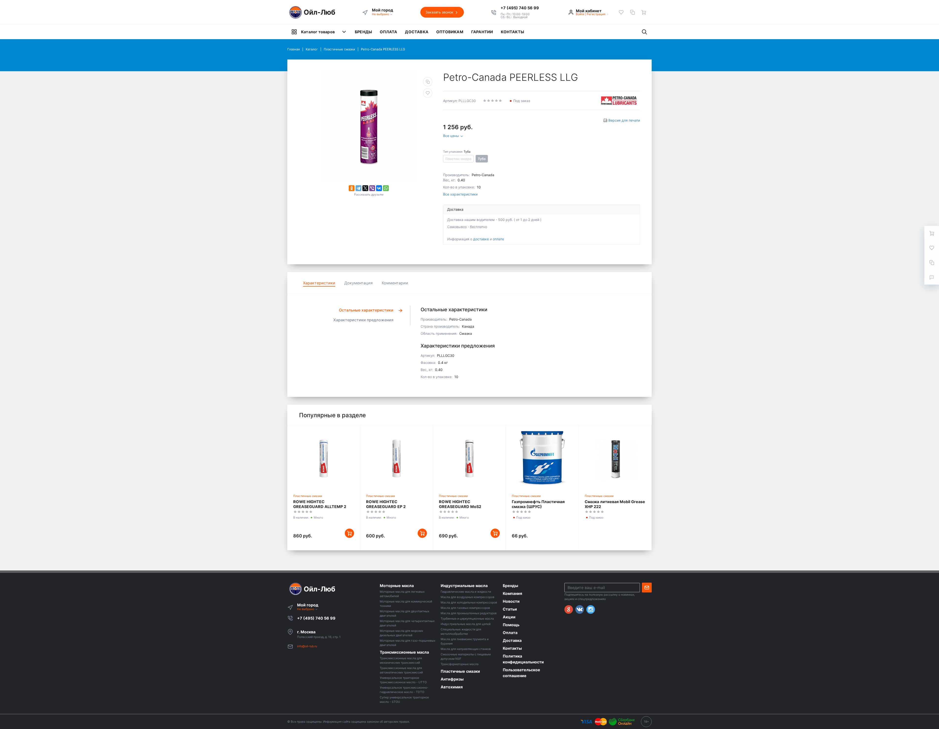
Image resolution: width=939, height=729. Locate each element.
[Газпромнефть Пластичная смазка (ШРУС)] (542, 458)
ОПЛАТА (388, 31)
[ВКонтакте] (379, 188)
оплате (498, 239)
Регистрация (596, 14)
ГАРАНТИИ (482, 31)
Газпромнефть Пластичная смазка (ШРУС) (538, 504)
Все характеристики (460, 194)
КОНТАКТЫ (512, 31)
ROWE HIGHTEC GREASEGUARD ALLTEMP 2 (319, 504)
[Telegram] (358, 188)
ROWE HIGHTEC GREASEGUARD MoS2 (460, 504)
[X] (365, 188)
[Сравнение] (632, 12)
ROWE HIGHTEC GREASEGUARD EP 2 (386, 504)
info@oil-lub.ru (307, 646)
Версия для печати (624, 120)
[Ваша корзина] (643, 12)
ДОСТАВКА (416, 31)
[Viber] (372, 188)
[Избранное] (621, 12)
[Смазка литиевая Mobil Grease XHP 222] (615, 458)
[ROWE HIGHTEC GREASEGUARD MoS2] (469, 458)
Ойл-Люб (319, 12)
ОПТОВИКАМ (449, 31)
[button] (520, 8)
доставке (481, 239)
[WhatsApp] (386, 188)
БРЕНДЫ (363, 31)
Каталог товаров (318, 31)
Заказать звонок (439, 12)
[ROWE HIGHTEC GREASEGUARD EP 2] (396, 458)
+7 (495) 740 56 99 (316, 618)
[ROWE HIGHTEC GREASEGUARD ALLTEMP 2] (323, 458)
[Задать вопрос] (931, 277)
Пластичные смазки (307, 496)
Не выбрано (381, 14)
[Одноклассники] (352, 188)
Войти (580, 14)
